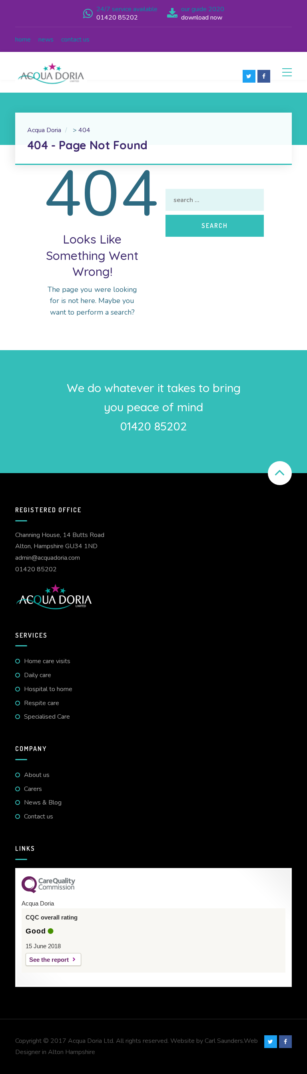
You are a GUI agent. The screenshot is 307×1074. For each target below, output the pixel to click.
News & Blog (43, 802)
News (46, 39)
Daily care (37, 675)
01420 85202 (36, 569)
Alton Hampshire (71, 1052)
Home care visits (47, 661)
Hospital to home (48, 689)
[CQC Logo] (48, 891)
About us (37, 775)
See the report (49, 959)
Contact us (75, 39)
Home (23, 39)
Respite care (41, 703)
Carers (33, 789)
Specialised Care (47, 716)
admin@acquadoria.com (47, 557)
